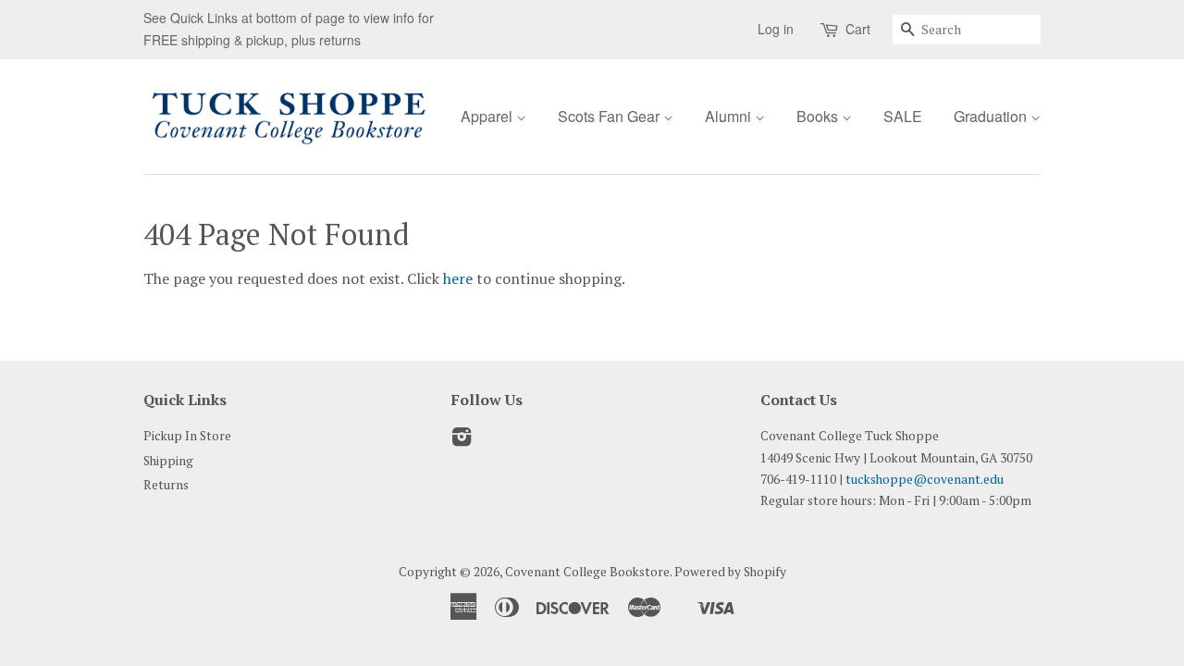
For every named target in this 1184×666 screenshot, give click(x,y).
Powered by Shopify (730, 571)
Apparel (488, 116)
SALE (902, 116)
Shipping (168, 460)
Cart (857, 28)
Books (819, 116)
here (458, 278)
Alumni (730, 116)
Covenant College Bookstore (587, 571)
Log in (776, 28)
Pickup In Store (187, 435)
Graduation (992, 116)
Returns (166, 484)
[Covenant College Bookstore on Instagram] (461, 440)
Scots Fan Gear (610, 116)
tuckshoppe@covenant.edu (924, 479)
